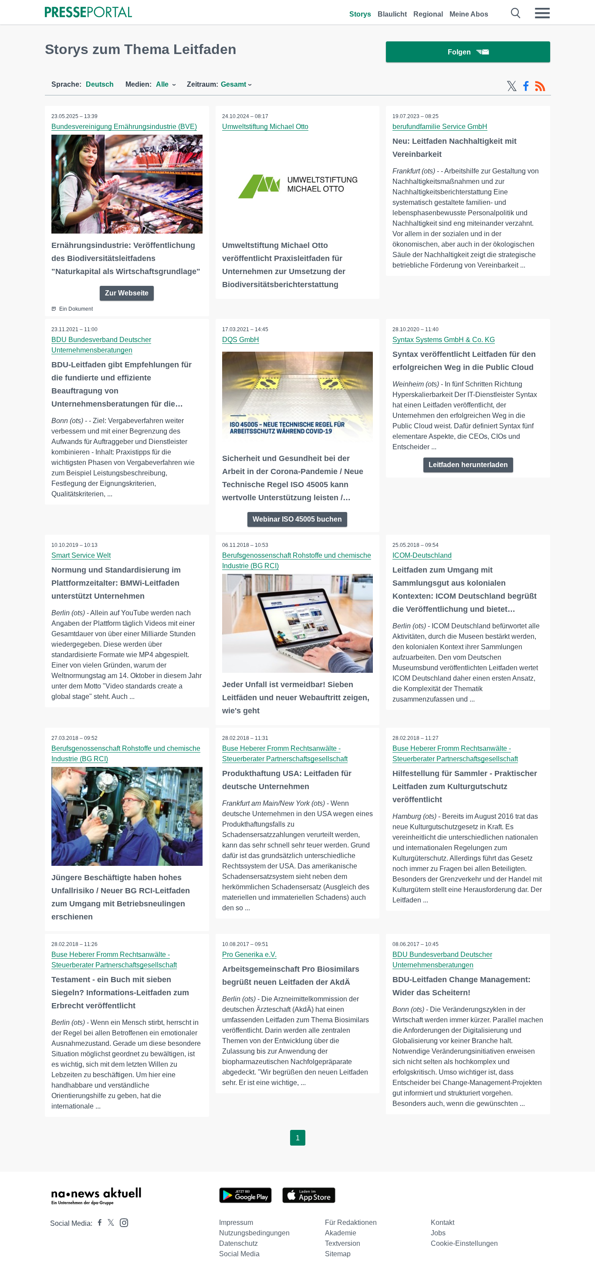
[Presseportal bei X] (108, 1223)
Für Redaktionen (351, 1222)
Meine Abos (469, 14)
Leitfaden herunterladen (468, 464)
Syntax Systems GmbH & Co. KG (443, 339)
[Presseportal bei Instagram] (121, 1222)
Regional (428, 14)
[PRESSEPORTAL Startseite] (88, 12)
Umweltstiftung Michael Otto (265, 126)
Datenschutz (238, 1243)
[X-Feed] (511, 86)
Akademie (340, 1233)
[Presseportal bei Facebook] (97, 1223)
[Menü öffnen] (542, 13)
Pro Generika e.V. (249, 954)
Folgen (459, 52)
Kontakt (442, 1222)
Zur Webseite (127, 293)
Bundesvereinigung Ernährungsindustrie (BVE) (124, 126)
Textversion (342, 1243)
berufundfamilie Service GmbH (439, 126)
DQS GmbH (240, 339)
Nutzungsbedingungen (254, 1233)
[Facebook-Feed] (526, 86)
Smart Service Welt (81, 555)
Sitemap (338, 1254)
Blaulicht (392, 14)
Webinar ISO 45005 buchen (297, 519)
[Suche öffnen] (515, 13)
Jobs (438, 1233)
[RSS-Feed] (540, 86)
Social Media (239, 1254)
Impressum (236, 1222)
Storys (360, 14)
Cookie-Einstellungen (464, 1243)
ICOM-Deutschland (422, 555)
